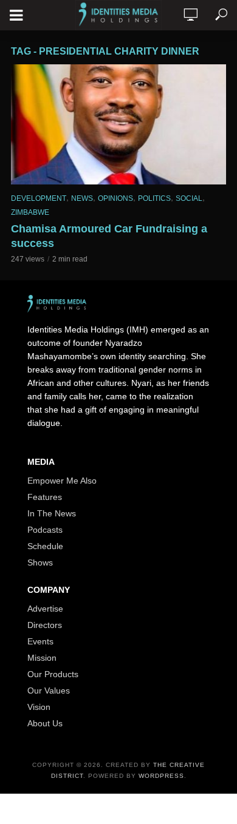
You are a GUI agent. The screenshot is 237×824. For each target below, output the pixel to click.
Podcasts (45, 530)
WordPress (161, 775)
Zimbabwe (30, 212)
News (82, 198)
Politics (154, 198)
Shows (40, 562)
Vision (38, 707)
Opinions (115, 198)
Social (189, 198)
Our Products (52, 674)
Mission (42, 658)
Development (38, 198)
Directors (44, 625)
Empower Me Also (62, 480)
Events (40, 641)
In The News (51, 513)
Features (44, 497)
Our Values (48, 690)
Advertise (45, 608)
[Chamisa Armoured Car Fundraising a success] (118, 124)
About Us (45, 723)
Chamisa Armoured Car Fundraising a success (109, 236)
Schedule (45, 546)
